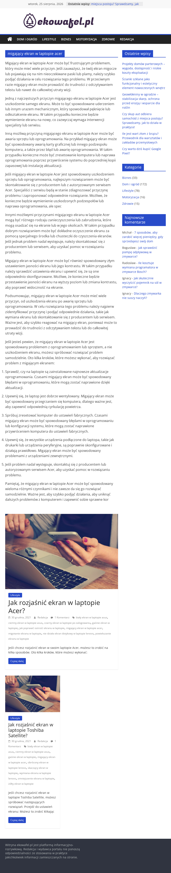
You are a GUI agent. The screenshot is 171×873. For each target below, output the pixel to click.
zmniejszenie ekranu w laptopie (36, 778)
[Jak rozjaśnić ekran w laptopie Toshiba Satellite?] (32, 678)
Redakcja (127, 39)
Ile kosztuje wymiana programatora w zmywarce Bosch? (140, 267)
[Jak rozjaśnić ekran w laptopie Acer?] (61, 516)
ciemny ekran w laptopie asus (25, 623)
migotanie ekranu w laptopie (24, 633)
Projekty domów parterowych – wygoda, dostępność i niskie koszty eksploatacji (143, 68)
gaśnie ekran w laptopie (22, 757)
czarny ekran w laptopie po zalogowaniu (67, 623)
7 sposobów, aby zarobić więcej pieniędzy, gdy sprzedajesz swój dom (142, 236)
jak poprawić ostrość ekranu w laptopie (41, 628)
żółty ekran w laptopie (21, 783)
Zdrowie (108, 39)
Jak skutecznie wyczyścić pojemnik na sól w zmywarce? (142, 282)
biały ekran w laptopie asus (91, 617)
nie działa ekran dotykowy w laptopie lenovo (68, 633)
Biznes (66, 39)
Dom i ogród (27, 39)
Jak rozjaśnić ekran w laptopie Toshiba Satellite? (30, 730)
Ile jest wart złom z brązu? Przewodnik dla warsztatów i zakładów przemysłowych (142, 138)
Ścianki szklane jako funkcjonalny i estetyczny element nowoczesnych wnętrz (143, 83)
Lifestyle (49, 39)
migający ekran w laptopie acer (84, 628)
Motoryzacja (86, 39)
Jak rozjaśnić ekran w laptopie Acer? (54, 606)
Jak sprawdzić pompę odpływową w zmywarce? (139, 252)
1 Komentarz (61, 617)
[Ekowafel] (9, 39)
